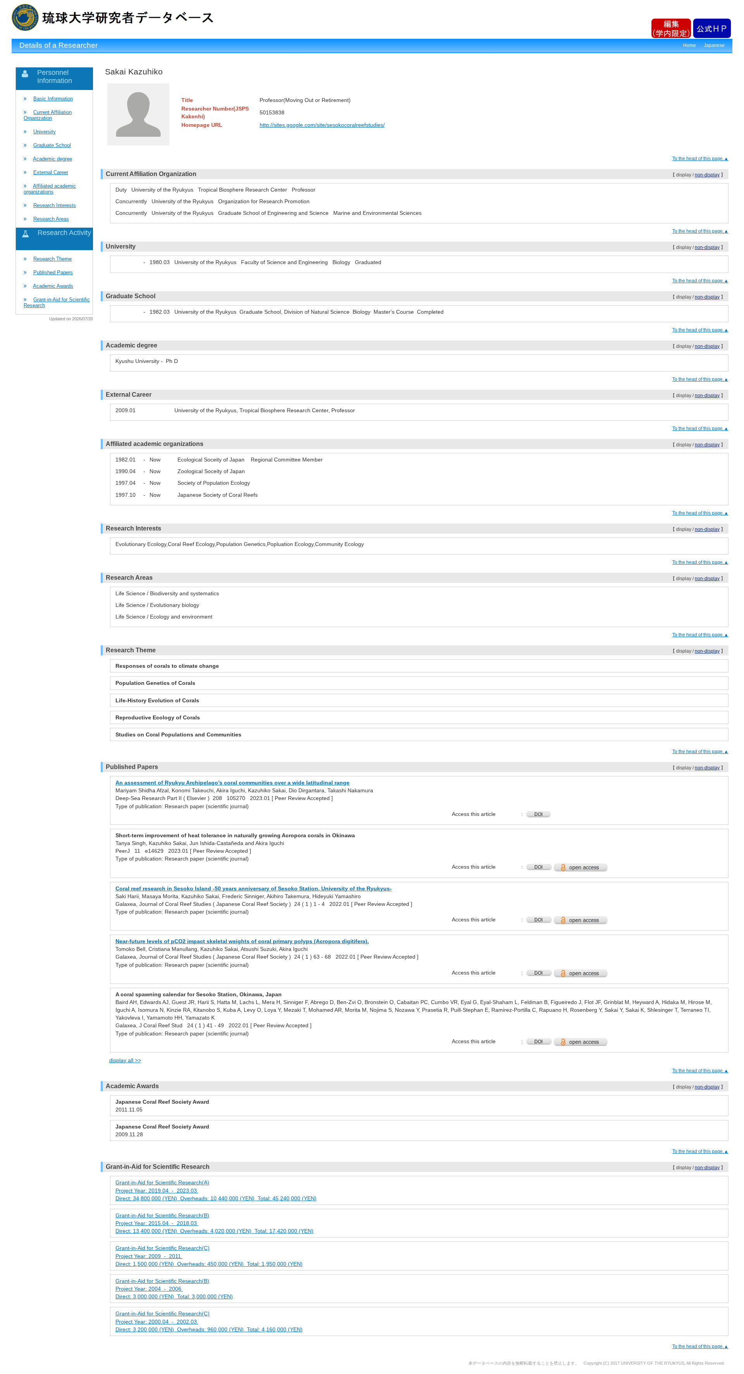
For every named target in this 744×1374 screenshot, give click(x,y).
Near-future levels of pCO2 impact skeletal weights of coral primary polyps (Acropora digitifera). (242, 941)
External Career (50, 172)
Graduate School (52, 145)
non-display (707, 175)
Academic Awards (53, 286)
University (44, 132)
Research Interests (54, 205)
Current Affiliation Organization (48, 115)
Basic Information (53, 99)
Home (689, 45)
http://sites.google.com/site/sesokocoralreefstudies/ (322, 125)
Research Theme (52, 259)
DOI (538, 814)
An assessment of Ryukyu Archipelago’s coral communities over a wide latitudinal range (232, 782)
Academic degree (52, 159)
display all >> (125, 1060)
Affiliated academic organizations (50, 189)
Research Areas (51, 219)
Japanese (714, 45)
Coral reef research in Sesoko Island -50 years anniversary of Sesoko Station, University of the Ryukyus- (253, 888)
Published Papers (53, 272)
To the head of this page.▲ (700, 158)
